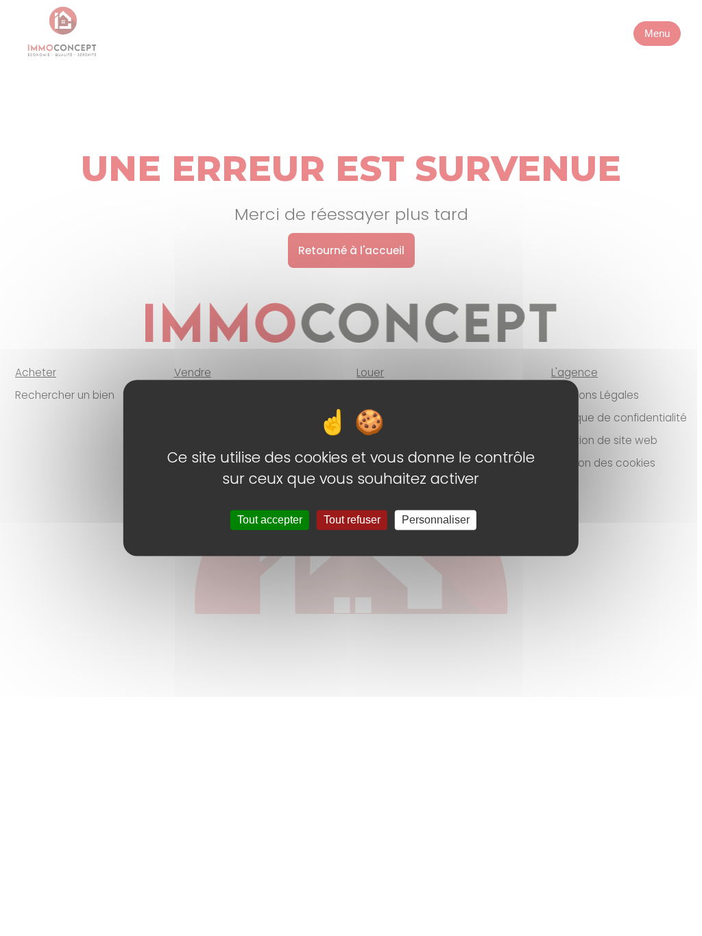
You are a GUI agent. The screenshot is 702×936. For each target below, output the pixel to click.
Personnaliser (436, 520)
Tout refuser (352, 520)
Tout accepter (269, 520)
